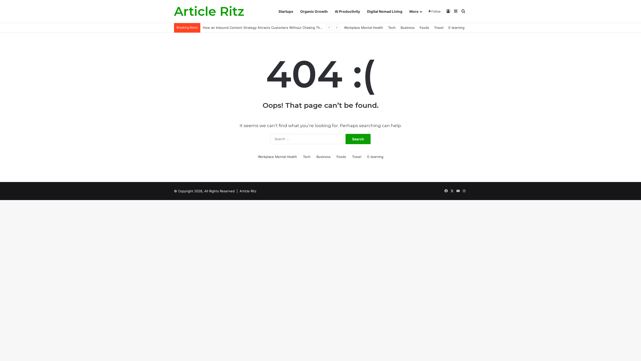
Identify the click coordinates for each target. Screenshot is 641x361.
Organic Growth (314, 11)
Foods (424, 28)
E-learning (456, 28)
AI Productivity (347, 11)
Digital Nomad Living (384, 11)
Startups (285, 11)
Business (408, 28)
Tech (392, 28)
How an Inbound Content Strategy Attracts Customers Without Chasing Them (264, 28)
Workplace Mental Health (363, 28)
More (413, 11)
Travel (438, 28)
